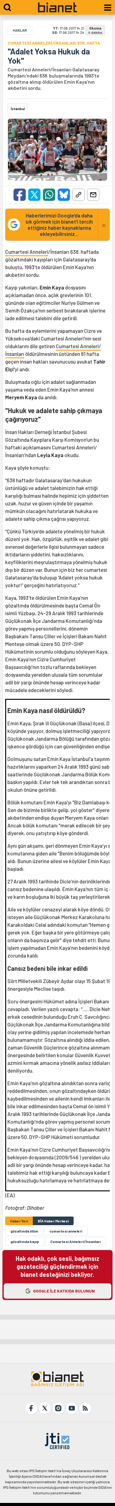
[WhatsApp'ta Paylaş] (49, 195)
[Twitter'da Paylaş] (34, 195)
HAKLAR (20, 30)
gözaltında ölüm (24, 1231)
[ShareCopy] (78, 195)
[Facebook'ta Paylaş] (19, 195)
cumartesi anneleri (65, 1231)
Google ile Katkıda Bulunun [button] (64, 1290)
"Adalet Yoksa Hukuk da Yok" (49, 56)
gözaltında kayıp (24, 1241)
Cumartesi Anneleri (26, 252)
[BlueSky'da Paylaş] (64, 195)
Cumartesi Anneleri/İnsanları (75, 1241)
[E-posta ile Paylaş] (93, 195)
